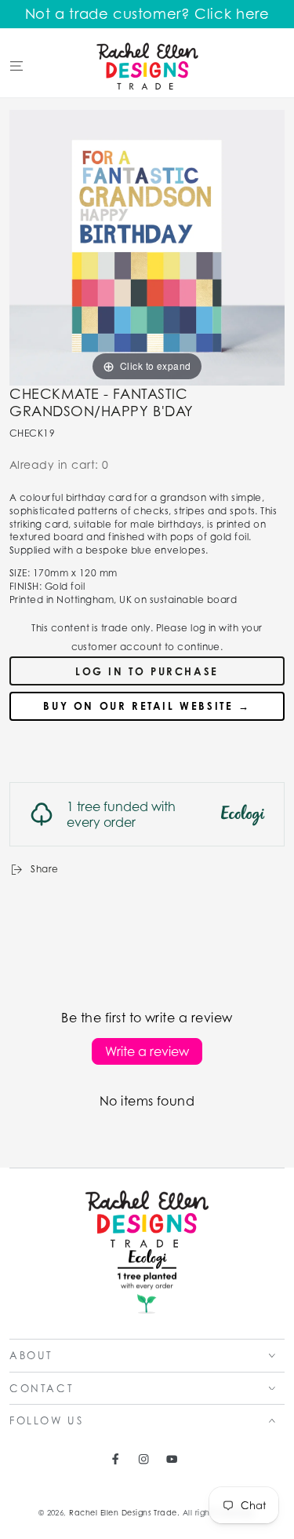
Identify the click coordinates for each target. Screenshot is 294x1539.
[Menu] (16, 65)
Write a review (147, 1051)
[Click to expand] (147, 246)
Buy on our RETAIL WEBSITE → (146, 706)
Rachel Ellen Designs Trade (122, 1512)
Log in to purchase (147, 671)
